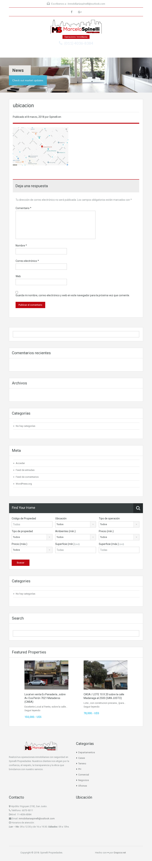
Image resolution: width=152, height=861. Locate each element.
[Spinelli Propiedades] (76, 27)
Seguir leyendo (32, 710)
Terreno (82, 763)
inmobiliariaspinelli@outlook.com (86, 3)
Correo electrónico (27, 260)
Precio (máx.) (19, 544)
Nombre (21, 245)
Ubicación (61, 518)
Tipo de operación (109, 518)
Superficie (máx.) (111, 544)
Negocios (83, 780)
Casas (81, 758)
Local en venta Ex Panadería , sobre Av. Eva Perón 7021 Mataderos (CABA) (45, 698)
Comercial (83, 774)
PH (79, 769)
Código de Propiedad (24, 518)
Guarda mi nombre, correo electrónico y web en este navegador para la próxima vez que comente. (73, 295)
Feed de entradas (25, 470)
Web (18, 276)
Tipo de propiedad (22, 531)
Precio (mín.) (106, 531)
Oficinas (82, 785)
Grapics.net (120, 852)
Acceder (20, 463)
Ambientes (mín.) (65, 531)
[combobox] (75, 524)
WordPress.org (24, 483)
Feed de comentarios (27, 476)
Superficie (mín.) (67, 544)
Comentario (23, 208)
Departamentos (86, 752)
